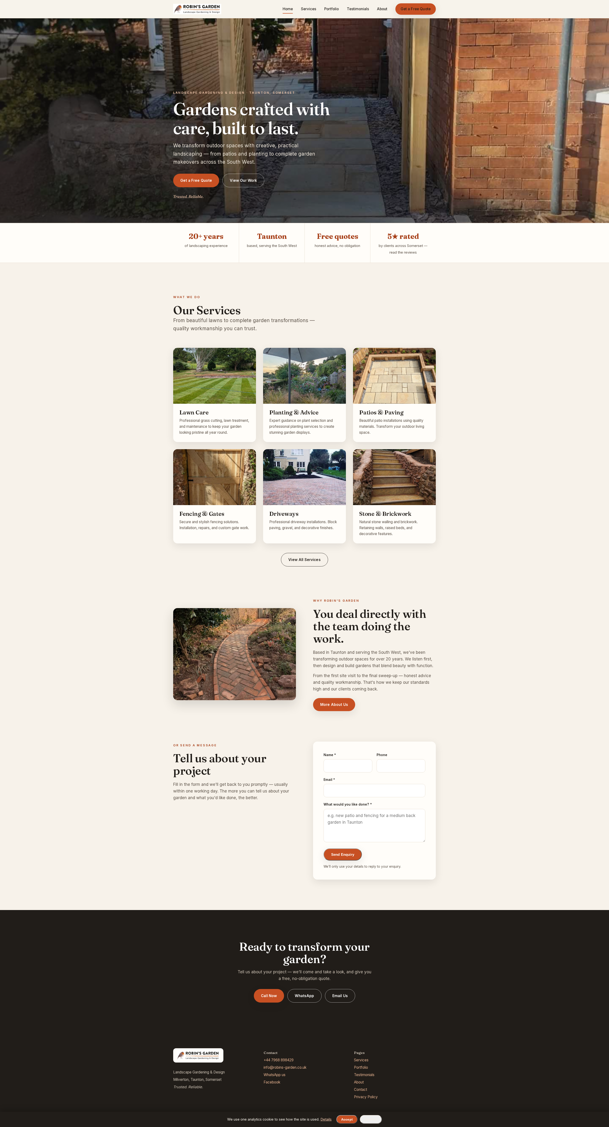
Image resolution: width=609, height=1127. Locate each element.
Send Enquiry (342, 854)
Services (308, 9)
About (382, 9)
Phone (382, 755)
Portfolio (331, 9)
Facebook (272, 1082)
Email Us (340, 996)
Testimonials (358, 9)
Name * (330, 755)
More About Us (334, 704)
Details (326, 1119)
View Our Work (243, 180)
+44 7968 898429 (279, 1060)
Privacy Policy (366, 1097)
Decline (371, 1119)
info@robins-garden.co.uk (285, 1067)
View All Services (304, 559)
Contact (360, 1089)
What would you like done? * (348, 804)
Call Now (269, 996)
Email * (329, 780)
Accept (347, 1119)
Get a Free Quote (416, 9)
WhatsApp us (274, 1075)
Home (288, 9)
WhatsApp (304, 996)
